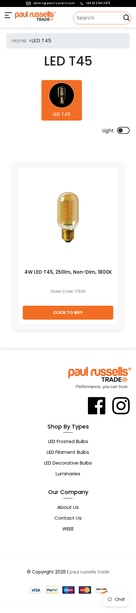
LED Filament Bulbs (68, 452)
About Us (68, 507)
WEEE (68, 528)
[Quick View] (104, 182)
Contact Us (68, 518)
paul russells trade (89, 572)
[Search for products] (126, 18)
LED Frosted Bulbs (68, 441)
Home (18, 40)
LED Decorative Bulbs (68, 463)
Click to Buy (68, 313)
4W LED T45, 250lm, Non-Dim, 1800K (68, 272)
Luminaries (68, 473)
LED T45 (62, 114)
